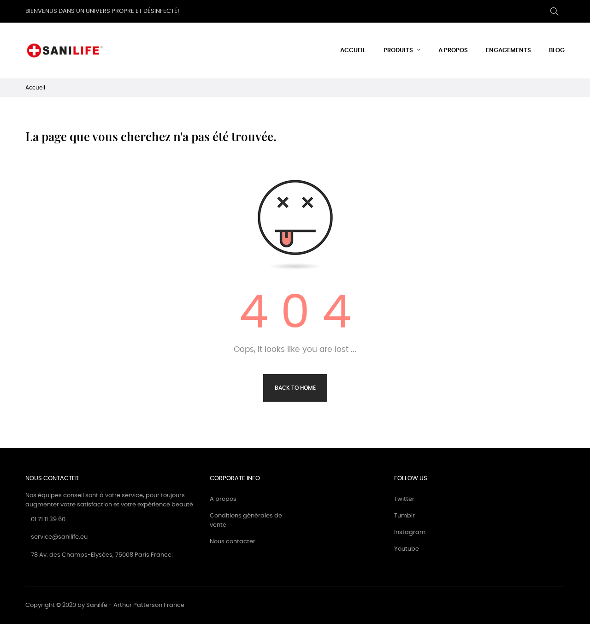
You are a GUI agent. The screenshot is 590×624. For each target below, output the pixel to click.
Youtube (406, 549)
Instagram (409, 532)
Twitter (404, 499)
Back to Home (295, 388)
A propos (223, 499)
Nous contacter (232, 542)
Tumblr (404, 516)
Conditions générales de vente (246, 520)
